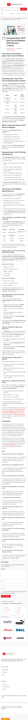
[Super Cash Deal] (14, 4)
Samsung (13, 50)
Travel (17, 607)
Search (24, 9)
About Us (4, 689)
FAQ (3, 674)
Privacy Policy (5, 669)
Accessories (6, 610)
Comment (3, 569)
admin (13, 48)
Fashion (5, 607)
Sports (18, 612)
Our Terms (4, 672)
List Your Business (6, 686)
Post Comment (5, 596)
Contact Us (4, 684)
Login (25, 13)
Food (17, 610)
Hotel (5, 612)
